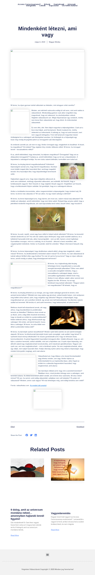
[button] (26, 435)
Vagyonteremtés (60, 513)
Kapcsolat (54, 5)
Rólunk (47, 4)
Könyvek (72, 4)
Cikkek (42, 5)
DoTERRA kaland (69, 5)
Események (59, 4)
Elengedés (31, 5)
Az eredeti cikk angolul (38, 385)
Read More (15, 535)
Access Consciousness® (29, 4)
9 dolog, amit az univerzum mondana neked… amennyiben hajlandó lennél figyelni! (27, 514)
